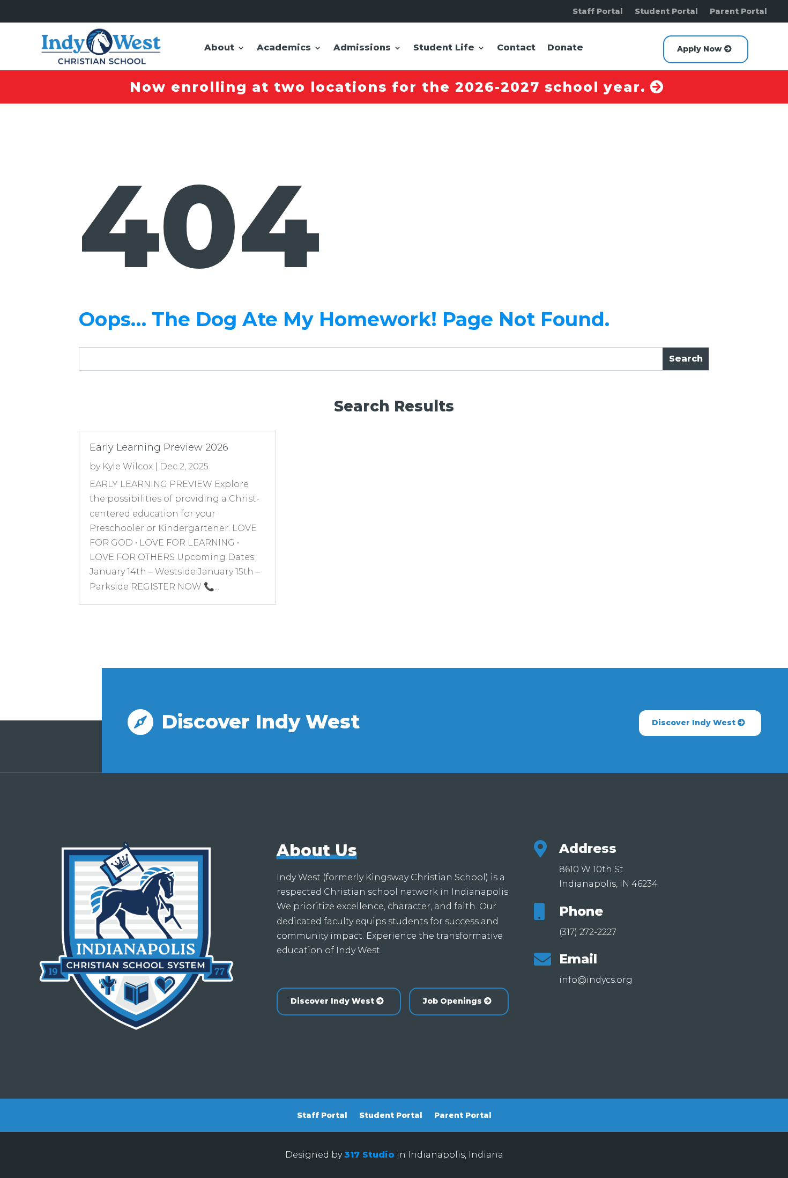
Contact (516, 48)
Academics (284, 48)
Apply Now (699, 49)
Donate (565, 48)
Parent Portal (738, 12)
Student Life (443, 48)
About (219, 48)
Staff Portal (598, 12)
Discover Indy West (693, 722)
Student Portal (666, 12)
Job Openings (452, 1001)
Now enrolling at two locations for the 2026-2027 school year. (388, 87)
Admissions (362, 48)
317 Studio (369, 1155)
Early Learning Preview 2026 (159, 447)
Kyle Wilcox (127, 466)
